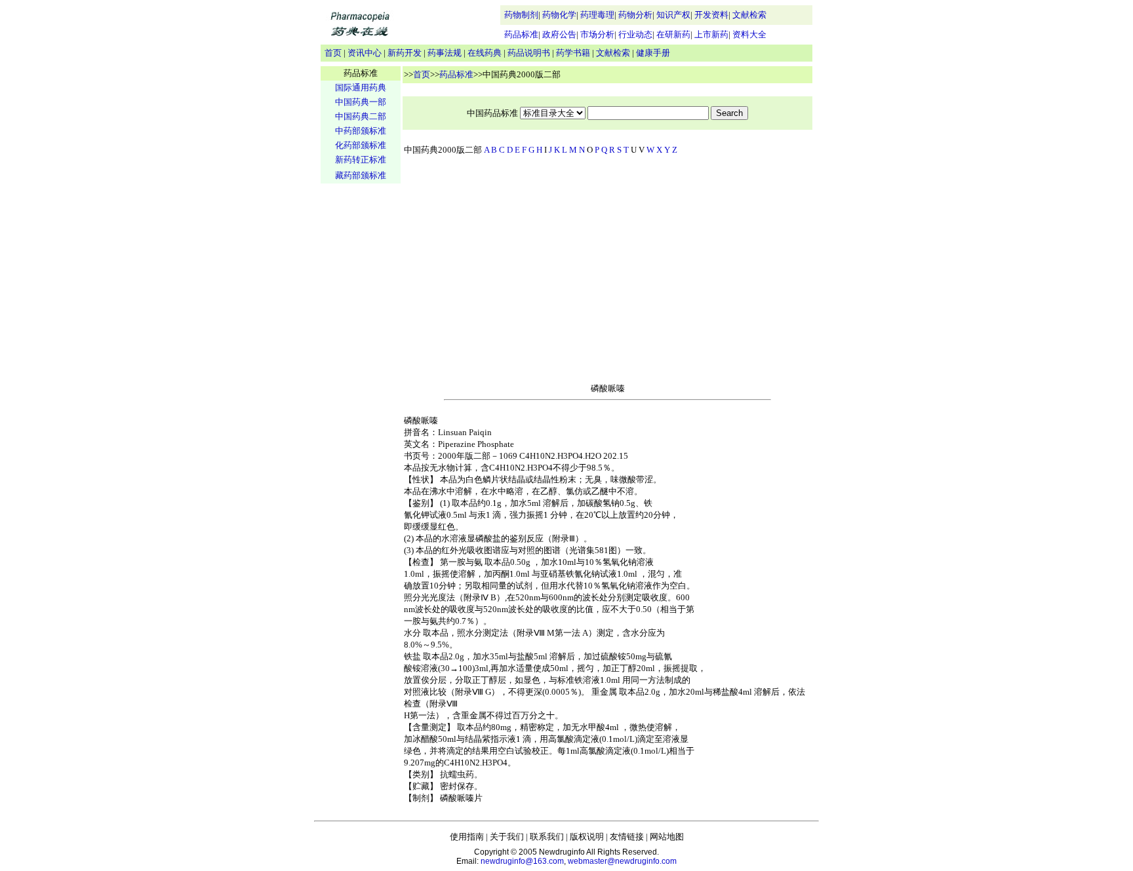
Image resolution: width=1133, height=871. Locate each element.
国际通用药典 (360, 87)
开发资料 (711, 15)
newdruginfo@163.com (522, 861)
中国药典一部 (360, 102)
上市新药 (711, 34)
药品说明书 (528, 53)
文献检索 (749, 15)
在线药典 (484, 53)
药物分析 (635, 15)
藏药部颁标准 (360, 175)
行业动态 (635, 34)
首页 (333, 53)
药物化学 (559, 15)
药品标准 (521, 34)
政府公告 (559, 34)
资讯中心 (365, 53)
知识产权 (673, 15)
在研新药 (673, 34)
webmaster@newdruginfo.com (622, 861)
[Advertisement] (360, 390)
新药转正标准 (360, 160)
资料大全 (749, 34)
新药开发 (405, 53)
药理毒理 (597, 15)
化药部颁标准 (360, 145)
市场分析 (597, 34)
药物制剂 (521, 15)
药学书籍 (573, 53)
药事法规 (444, 53)
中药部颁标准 (360, 131)
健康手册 (653, 53)
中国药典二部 (360, 116)
